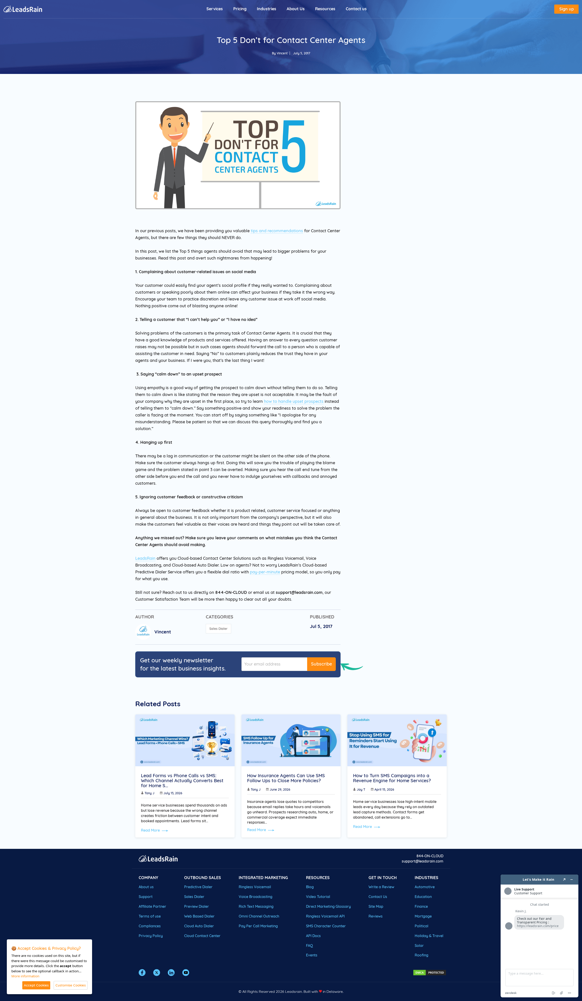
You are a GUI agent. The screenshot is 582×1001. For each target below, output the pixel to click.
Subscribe (321, 664)
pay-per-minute (265, 572)
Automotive (425, 887)
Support (146, 896)
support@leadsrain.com (422, 861)
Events (311, 955)
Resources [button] (325, 8)
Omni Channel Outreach (259, 916)
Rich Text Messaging (256, 906)
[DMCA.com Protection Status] (430, 972)
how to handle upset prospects (294, 401)
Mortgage (423, 916)
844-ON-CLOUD (429, 856)
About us (146, 887)
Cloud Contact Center (202, 935)
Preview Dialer (196, 906)
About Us (296, 8)
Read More (151, 830)
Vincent (282, 53)
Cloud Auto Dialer (199, 926)
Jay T (361, 789)
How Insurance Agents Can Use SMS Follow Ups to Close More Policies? (286, 778)
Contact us (356, 8)
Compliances (150, 926)
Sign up (566, 9)
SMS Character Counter (326, 926)
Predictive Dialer (198, 887)
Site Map (376, 906)
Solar (419, 945)
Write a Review (381, 887)
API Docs (313, 935)
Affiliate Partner (152, 906)
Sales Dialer (218, 629)
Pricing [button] (239, 8)
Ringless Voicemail (255, 887)
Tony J (149, 793)
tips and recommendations (277, 230)
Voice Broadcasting (255, 896)
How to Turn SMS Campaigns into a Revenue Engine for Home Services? (392, 778)
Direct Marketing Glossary (328, 906)
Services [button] (214, 8)
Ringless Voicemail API (325, 916)
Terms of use (150, 916)
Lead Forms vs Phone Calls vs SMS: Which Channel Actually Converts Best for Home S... (182, 780)
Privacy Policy (151, 935)
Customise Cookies (70, 985)
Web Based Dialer (199, 916)
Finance (421, 906)
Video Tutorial (318, 896)
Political (421, 926)
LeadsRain (145, 558)
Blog (310, 887)
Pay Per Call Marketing (258, 926)
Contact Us (378, 896)
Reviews (376, 916)
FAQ (309, 945)
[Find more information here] (539, 936)
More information (25, 976)
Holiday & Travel (429, 935)
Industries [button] (266, 8)
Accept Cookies (36, 985)
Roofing (421, 955)
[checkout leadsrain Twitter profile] (156, 972)
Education (423, 896)
